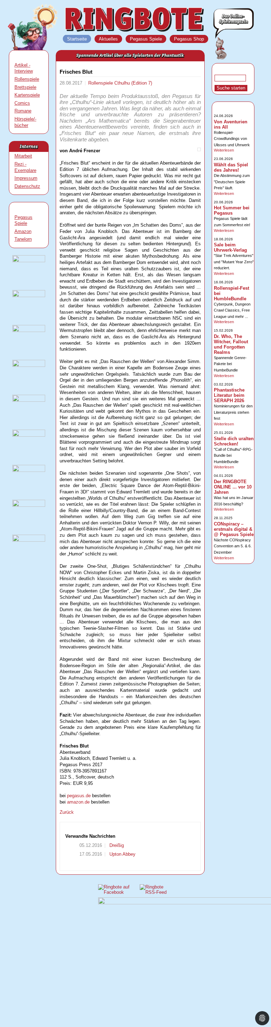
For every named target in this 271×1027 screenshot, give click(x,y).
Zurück (67, 812)
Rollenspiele (26, 79)
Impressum (25, 178)
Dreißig (116, 845)
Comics (22, 103)
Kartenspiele (27, 95)
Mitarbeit (23, 156)
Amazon (22, 231)
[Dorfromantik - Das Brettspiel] (28, 330)
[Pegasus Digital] (28, 540)
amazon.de (78, 802)
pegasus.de (79, 795)
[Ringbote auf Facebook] (115, 892)
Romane (22, 110)
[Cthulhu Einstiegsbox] (28, 400)
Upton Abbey (122, 854)
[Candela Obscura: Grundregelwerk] (28, 435)
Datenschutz (27, 186)
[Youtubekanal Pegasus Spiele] (28, 470)
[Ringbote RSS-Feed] (154, 892)
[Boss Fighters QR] (28, 260)
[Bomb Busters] (28, 295)
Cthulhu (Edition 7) (133, 83)
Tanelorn (23, 239)
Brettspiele (25, 87)
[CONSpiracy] (28, 505)
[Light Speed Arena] (28, 365)
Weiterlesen (224, 150)
